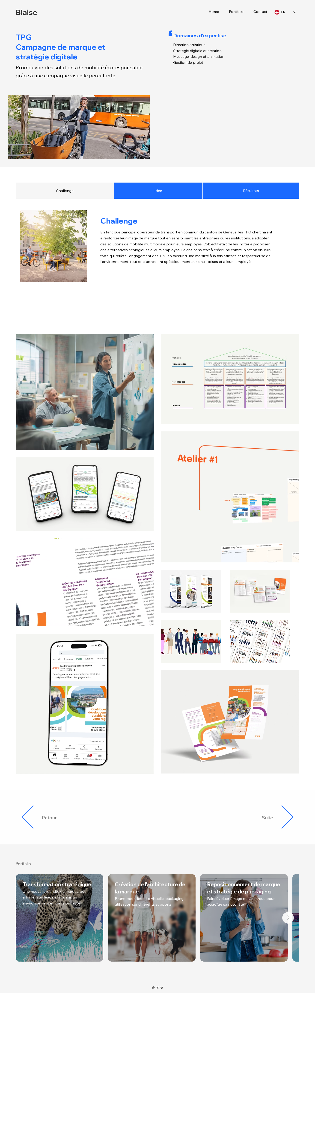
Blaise (26, 12)
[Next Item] (288, 918)
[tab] (65, 191)
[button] (234, 11)
